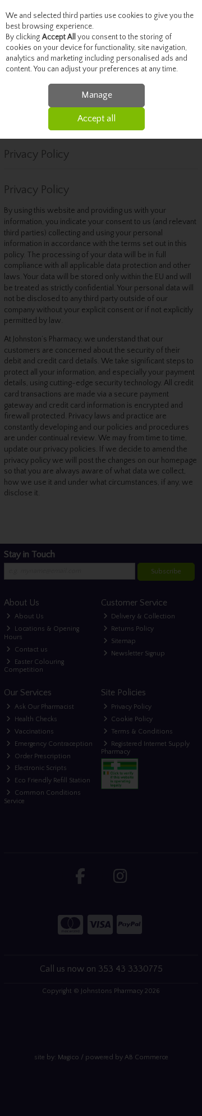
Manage (96, 95)
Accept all (96, 118)
